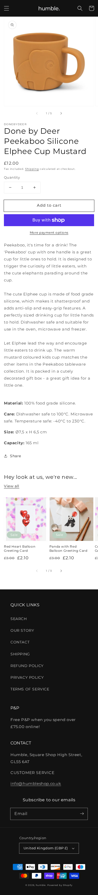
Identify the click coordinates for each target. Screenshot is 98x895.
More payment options (49, 232)
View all (11, 486)
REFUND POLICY (27, 665)
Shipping (32, 169)
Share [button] (15, 456)
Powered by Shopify (60, 885)
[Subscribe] (82, 813)
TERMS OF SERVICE (29, 689)
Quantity (12, 177)
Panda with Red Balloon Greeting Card (68, 548)
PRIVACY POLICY (27, 677)
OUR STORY (22, 630)
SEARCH (18, 618)
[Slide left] (37, 113)
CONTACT (20, 642)
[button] (6, 8)
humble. (41, 885)
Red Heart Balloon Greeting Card (19, 548)
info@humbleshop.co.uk (35, 783)
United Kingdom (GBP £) (46, 848)
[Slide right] (61, 113)
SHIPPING (20, 654)
